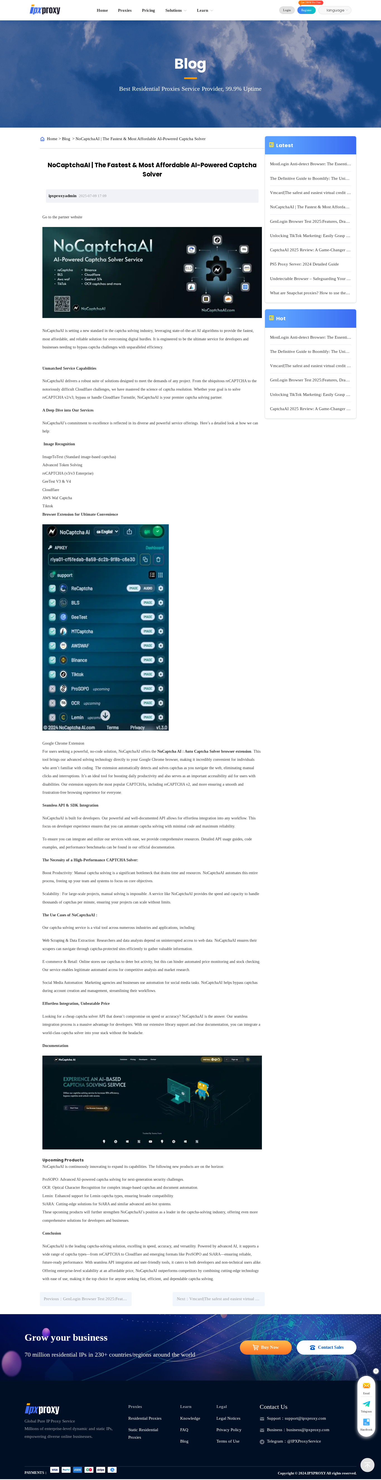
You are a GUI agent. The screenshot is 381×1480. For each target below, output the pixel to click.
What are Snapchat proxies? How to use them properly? (310, 293)
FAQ (184, 1430)
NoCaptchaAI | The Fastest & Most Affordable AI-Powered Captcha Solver (310, 207)
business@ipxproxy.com (307, 1430)
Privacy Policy (229, 1430)
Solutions (173, 10)
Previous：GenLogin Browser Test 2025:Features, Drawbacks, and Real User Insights (88, 1299)
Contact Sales (331, 1347)
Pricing (148, 10)
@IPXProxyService (304, 1441)
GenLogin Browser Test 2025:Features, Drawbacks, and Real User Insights (310, 221)
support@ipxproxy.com (305, 1418)
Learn (202, 10)
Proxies (125, 10)
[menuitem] (102, 10)
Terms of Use (228, 1441)
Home (102, 10)
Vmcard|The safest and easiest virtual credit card (310, 192)
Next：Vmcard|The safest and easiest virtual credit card (221, 1299)
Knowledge (190, 1418)
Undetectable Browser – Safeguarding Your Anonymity (310, 278)
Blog (66, 139)
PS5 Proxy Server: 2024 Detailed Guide (304, 264)
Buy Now (270, 1347)
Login (287, 10)
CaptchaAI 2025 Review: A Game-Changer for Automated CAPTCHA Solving (310, 250)
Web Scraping (53, 940)
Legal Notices (228, 1418)
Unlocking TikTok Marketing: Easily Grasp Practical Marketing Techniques (310, 235)
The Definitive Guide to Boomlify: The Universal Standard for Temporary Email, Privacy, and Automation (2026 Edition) (310, 178)
